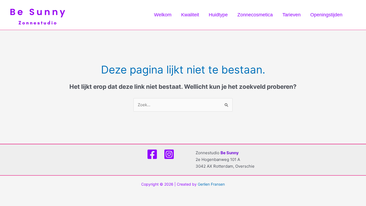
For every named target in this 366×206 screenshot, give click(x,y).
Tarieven (291, 14)
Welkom (162, 14)
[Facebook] (152, 154)
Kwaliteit (190, 14)
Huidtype (218, 14)
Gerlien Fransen (211, 184)
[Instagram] (169, 154)
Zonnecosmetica (255, 14)
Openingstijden (326, 14)
